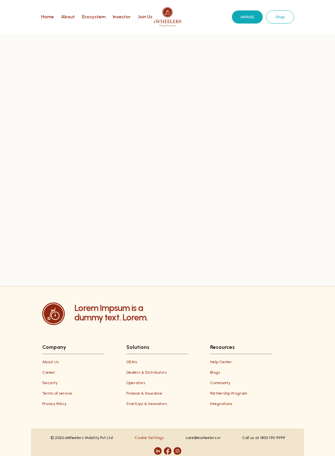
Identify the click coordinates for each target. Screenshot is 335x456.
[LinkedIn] (158, 451)
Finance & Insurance (144, 393)
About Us (50, 362)
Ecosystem (94, 17)
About (68, 17)
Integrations (221, 403)
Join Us (145, 17)
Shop (280, 17)
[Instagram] (177, 451)
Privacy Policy (54, 403)
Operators (135, 383)
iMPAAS (247, 17)
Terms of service (57, 393)
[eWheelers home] (167, 17)
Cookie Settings (149, 437)
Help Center (221, 362)
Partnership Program (228, 393)
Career (48, 372)
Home (47, 17)
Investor (122, 17)
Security (50, 383)
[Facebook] (167, 451)
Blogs (215, 372)
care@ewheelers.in (202, 437)
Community (220, 383)
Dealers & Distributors (146, 372)
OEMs (131, 362)
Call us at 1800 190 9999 (263, 437)
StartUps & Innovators (146, 403)
